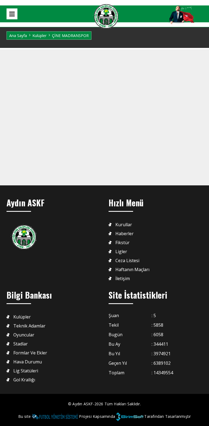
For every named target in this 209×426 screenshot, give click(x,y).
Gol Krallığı (24, 380)
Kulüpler (39, 35)
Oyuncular (23, 335)
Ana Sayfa (18, 35)
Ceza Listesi (127, 261)
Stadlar (20, 344)
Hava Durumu (27, 362)
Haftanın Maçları (132, 270)
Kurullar (123, 225)
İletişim (122, 279)
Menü (12, 13)
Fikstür (122, 243)
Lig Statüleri (25, 371)
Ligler (121, 252)
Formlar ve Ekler (30, 353)
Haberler (124, 234)
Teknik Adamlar (29, 326)
